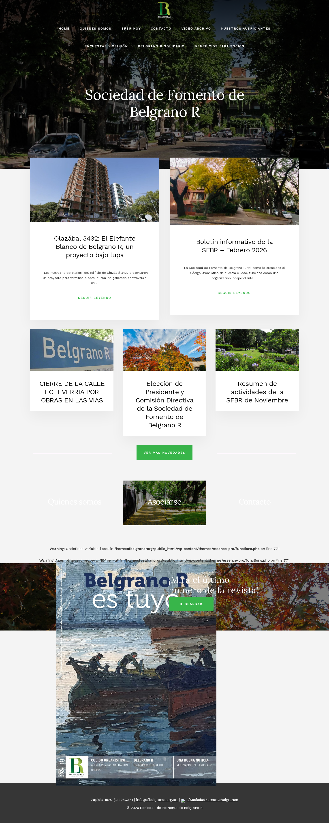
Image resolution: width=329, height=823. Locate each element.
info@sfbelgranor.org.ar (157, 799)
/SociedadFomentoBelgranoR (212, 799)
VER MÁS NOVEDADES (164, 452)
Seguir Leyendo (94, 299)
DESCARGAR (191, 604)
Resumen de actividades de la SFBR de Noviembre (257, 392)
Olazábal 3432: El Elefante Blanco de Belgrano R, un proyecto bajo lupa (94, 246)
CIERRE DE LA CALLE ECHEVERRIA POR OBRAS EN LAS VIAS (72, 392)
